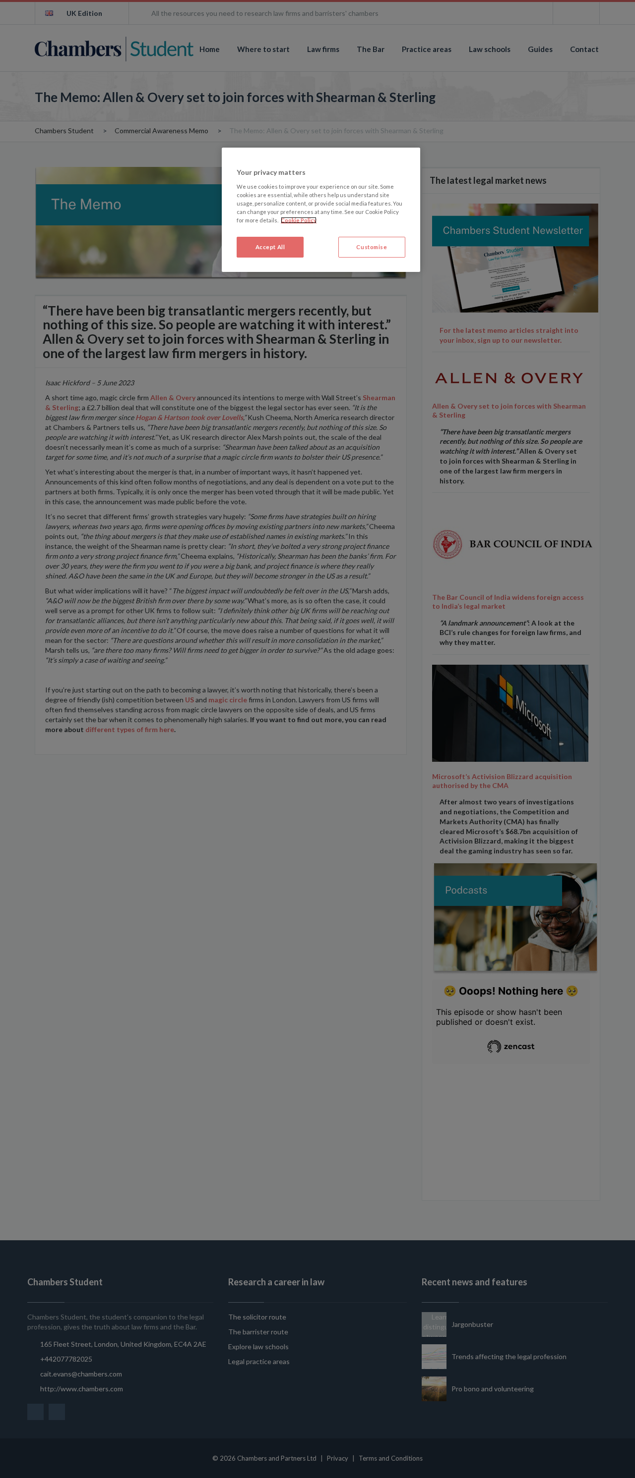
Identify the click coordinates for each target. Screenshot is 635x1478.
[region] (321, 210)
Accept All (270, 247)
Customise (371, 247)
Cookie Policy (299, 220)
